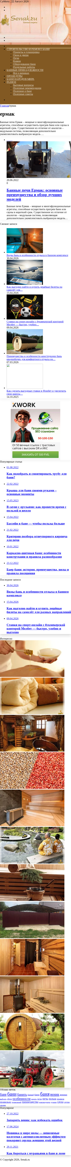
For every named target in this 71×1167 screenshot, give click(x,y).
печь (45, 1098)
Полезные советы (23, 94)
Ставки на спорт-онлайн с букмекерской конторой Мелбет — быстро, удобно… (35, 323)
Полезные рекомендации (27, 88)
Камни (17, 61)
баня (45, 1094)
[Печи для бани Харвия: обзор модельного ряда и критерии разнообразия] (32, 1012)
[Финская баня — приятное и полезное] (32, 825)
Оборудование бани (24, 64)
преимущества (30, 1102)
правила (60, 1099)
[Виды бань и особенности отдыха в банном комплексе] (25, 252)
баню (36, 1095)
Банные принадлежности (25, 70)
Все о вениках (21, 73)
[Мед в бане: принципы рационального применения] (32, 676)
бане (3, 1094)
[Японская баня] (32, 862)
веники (63, 1094)
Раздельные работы (24, 67)
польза (52, 1098)
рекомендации (44, 1102)
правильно (5, 1102)
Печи (16, 58)
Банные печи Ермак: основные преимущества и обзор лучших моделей (35, 194)
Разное (11, 82)
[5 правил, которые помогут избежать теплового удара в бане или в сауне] (32, 900)
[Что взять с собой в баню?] (32, 713)
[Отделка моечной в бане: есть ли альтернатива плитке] (32, 974)
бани (12, 1094)
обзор (9, 1099)
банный (31, 1095)
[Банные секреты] (19, 31)
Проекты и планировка (26, 52)
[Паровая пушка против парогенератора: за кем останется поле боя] (32, 1086)
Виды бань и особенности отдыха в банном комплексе (37, 255)
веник (54, 1094)
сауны (67, 1102)
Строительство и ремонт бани (28, 49)
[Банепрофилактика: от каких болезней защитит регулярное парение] (32, 750)
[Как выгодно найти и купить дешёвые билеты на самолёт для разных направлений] (25, 283)
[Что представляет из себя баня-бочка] (32, 1049)
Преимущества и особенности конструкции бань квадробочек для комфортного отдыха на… (34, 358)
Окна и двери (21, 55)
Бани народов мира (20, 79)
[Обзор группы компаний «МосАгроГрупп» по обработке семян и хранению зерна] (32, 788)
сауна (60, 1102)
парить (34, 1099)
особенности (22, 1098)
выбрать (3, 1099)
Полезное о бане (22, 91)
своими (3, 1105)
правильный (16, 1102)
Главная (4, 105)
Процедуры (14, 76)
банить (22, 1094)
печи (39, 1099)
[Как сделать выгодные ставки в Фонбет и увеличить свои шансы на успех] (25, 387)
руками (54, 1102)
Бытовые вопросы (23, 85)
